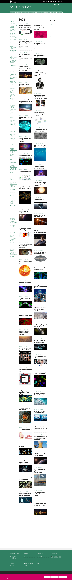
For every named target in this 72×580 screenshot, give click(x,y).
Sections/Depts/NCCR (18, 12)
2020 (51, 29)
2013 (51, 39)
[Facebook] (60, 556)
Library (38, 563)
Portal (56, 4)
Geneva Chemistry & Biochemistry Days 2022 (13, 262)
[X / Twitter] (52, 556)
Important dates (40, 560)
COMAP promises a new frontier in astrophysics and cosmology (13, 125)
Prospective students (62, 12)
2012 (51, 40)
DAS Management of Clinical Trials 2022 (13, 30)
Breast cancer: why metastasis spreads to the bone (13, 169)
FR (60, 4)
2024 (51, 23)
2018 (51, 31)
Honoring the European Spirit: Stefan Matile (12, 186)
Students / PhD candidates (54, 12)
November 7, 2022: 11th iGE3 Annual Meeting (13, 83)
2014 (51, 37)
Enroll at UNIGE (40, 556)
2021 (51, 27)
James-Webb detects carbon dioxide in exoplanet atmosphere (12, 115)
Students (55, 1)
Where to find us (12, 563)
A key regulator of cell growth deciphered (13, 91)
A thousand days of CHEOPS (13, 110)
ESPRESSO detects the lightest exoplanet (13, 235)
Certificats (25, 560)
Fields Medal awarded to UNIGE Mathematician (13, 130)
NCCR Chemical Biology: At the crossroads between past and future (13, 56)
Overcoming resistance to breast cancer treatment (13, 222)
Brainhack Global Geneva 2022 (13, 70)
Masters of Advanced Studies (28, 563)
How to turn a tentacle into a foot (13, 37)
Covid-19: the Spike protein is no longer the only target (13, 67)
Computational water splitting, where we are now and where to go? (13, 244)
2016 (51, 34)
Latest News (12, 16)
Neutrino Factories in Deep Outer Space (13, 120)
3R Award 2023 (12, 23)
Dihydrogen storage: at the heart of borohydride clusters (12, 157)
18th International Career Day (13, 193)
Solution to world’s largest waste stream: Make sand (13, 178)
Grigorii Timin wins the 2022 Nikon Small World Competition (13, 105)
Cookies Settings (47, 576)
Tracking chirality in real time (13, 152)
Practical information (44, 12)
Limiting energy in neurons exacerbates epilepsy (13, 201)
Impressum (12, 565)
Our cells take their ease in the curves (13, 162)
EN (61, 4)
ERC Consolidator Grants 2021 (13, 190)
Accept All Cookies (63, 576)
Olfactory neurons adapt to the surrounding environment (13, 147)
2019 (51, 30)
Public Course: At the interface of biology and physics (13, 253)
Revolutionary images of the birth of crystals (13, 174)
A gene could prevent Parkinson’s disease (13, 214)
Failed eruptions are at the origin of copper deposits (13, 165)
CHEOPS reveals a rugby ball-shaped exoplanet (13, 257)
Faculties (50, 1)
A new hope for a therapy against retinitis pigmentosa (13, 135)
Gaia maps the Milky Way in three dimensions (13, 140)
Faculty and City (37, 12)
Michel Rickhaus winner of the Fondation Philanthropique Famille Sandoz (13, 46)
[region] (36, 577)
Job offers (38, 558)
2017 (51, 33)
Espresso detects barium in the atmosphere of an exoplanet (13, 100)
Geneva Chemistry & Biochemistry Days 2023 (13, 41)
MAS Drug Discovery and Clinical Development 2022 (13, 26)
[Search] (58, 4)
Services (60, 1)
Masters (25, 558)
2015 (51, 36)
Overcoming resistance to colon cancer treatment (13, 87)
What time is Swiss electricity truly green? (13, 52)
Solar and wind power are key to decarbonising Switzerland (13, 227)
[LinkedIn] (54, 556)
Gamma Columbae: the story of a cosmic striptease (13, 78)
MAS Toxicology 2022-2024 (12, 34)
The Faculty (12, 12)
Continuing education (27, 567)
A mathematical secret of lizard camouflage (13, 249)
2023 (51, 24)
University (45, 1)
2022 (51, 26)
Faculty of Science (20, 7)
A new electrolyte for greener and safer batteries (13, 239)
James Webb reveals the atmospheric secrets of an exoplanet (13, 62)
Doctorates (25, 565)
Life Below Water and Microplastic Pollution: (13, 206)
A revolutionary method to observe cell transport (13, 95)
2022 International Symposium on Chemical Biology (13, 218)
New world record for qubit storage (13, 210)
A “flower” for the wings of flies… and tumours (13, 197)
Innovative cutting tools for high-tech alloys (13, 182)
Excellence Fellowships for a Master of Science (13, 20)
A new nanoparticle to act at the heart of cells (13, 74)
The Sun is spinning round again (13, 143)
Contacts (11, 560)
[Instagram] (57, 556)
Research (32, 12)
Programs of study (26, 12)
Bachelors (25, 556)
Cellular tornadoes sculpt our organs (13, 231)
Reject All (54, 576)
